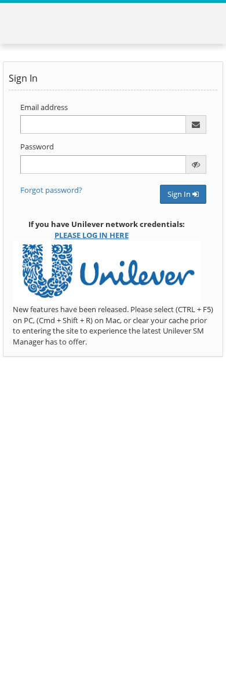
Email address (44, 107)
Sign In (179, 194)
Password (37, 146)
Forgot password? (51, 190)
